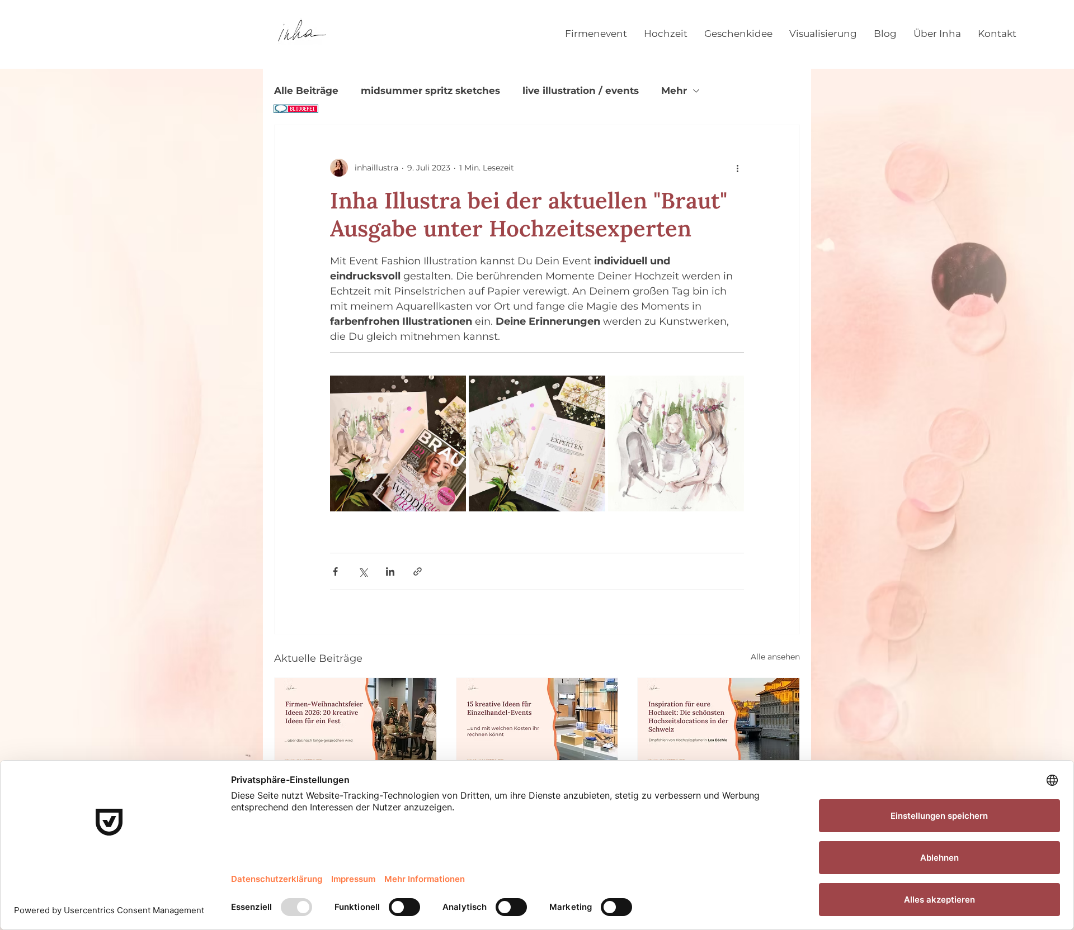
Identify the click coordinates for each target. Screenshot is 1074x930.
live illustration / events (580, 90)
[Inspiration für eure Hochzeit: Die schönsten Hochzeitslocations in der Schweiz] (718, 723)
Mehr (674, 90)
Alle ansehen (775, 657)
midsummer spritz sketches (430, 90)
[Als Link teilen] (417, 571)
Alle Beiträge (306, 90)
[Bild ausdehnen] (537, 443)
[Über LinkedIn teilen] (390, 571)
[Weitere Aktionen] (737, 167)
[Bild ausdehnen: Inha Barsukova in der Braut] (398, 443)
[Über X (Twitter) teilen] (362, 571)
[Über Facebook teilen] (335, 571)
